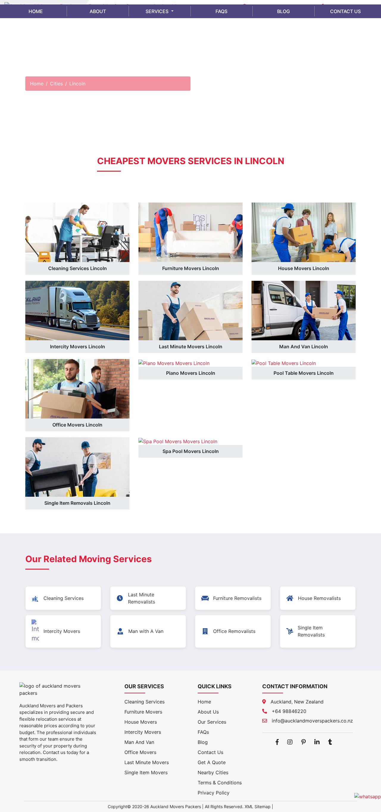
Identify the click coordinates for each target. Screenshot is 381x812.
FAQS (221, 11)
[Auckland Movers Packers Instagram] (290, 742)
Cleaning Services (144, 702)
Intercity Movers (142, 732)
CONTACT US (345, 11)
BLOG (283, 11)
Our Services (212, 722)
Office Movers (140, 752)
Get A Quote (212, 762)
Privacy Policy (213, 793)
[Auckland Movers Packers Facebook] (277, 742)
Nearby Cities (213, 772)
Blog (203, 742)
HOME (36, 11)
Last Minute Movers (146, 762)
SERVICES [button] (158, 11)
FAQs (203, 732)
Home (36, 84)
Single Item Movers (146, 772)
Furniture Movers (143, 712)
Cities (56, 84)
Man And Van (139, 742)
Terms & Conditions (220, 783)
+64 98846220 (289, 711)
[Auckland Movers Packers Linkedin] (317, 742)
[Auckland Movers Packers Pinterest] (303, 742)
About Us (208, 712)
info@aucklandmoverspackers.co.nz (312, 721)
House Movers (140, 722)
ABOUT (98, 11)
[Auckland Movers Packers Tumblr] (330, 742)
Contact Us (210, 752)
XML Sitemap (258, 806)
